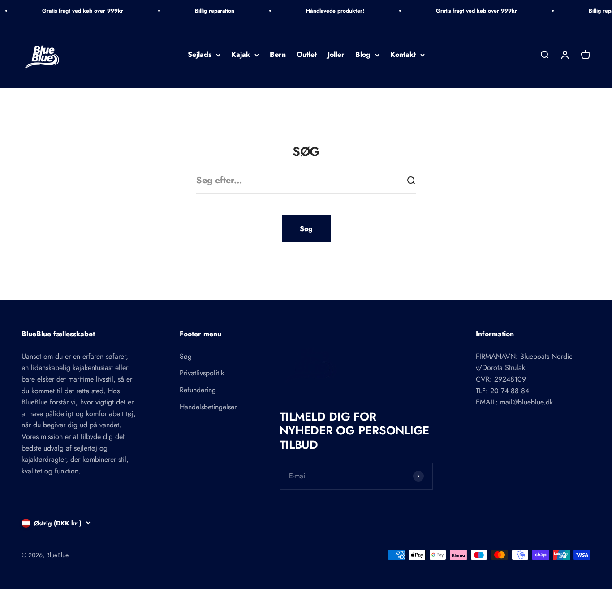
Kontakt (403, 55)
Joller (336, 55)
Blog (363, 55)
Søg (306, 229)
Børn (278, 55)
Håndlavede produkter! (335, 11)
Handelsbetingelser (208, 407)
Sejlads (199, 55)
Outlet (307, 55)
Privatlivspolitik (202, 373)
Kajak (240, 55)
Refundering (198, 390)
